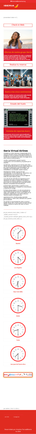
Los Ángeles (18, 267)
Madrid (18, 243)
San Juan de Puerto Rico (18, 364)
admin (7, 408)
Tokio (18, 340)
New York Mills (18, 292)
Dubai (18, 316)
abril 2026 (7, 416)
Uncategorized (16, 416)
